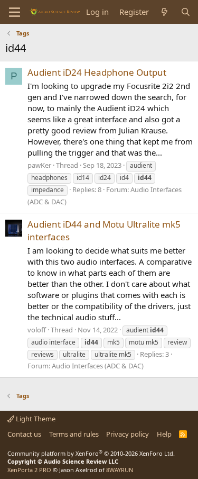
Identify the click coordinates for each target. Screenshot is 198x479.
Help (164, 434)
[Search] (185, 12)
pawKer (39, 165)
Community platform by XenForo (91, 453)
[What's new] (164, 12)
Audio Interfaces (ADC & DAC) (98, 365)
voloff (36, 330)
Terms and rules (74, 434)
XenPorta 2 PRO (29, 470)
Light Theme (34, 418)
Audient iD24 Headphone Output (96, 72)
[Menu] (14, 12)
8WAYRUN (119, 470)
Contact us (24, 434)
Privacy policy (127, 434)
